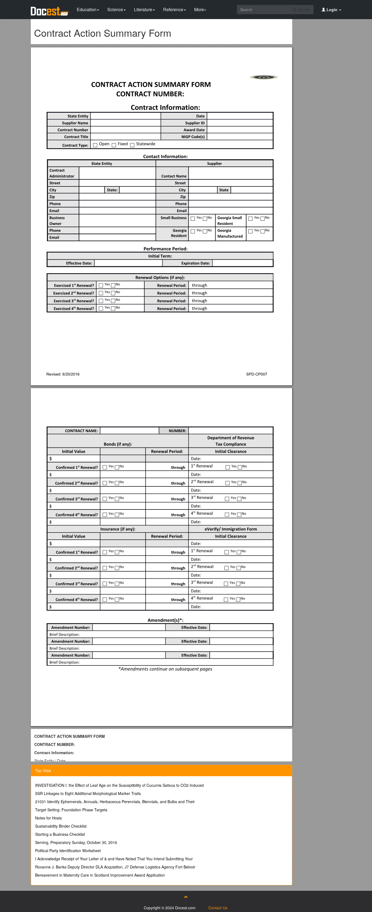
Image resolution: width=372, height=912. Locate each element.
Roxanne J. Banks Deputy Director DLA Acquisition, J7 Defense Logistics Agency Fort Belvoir (115, 867)
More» (200, 9)
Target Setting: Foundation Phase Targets (71, 809)
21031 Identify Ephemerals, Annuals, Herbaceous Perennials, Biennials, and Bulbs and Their (115, 801)
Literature (143, 9)
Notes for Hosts (48, 818)
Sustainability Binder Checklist (61, 826)
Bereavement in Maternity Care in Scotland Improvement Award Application (100, 875)
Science (115, 9)
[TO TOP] (186, 896)
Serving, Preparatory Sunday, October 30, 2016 (76, 842)
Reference (173, 9)
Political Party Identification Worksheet (68, 850)
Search (303, 9)
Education (86, 9)
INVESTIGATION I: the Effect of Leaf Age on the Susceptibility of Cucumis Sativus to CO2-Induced (119, 785)
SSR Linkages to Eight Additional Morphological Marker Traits (88, 793)
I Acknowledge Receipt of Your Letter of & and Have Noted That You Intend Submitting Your (114, 858)
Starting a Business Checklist (60, 834)
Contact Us (217, 907)
